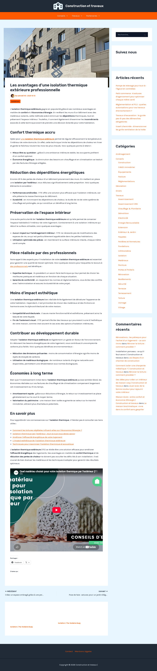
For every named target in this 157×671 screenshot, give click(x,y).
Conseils (61, 16)
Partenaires (91, 16)
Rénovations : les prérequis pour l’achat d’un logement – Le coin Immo (131, 340)
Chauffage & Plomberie (129, 208)
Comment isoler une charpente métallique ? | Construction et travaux (131, 368)
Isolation (15, 101)
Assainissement (125, 199)
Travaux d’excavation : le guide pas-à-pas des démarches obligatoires (131, 118)
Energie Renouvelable (128, 222)
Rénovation (123, 274)
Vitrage (121, 307)
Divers (119, 191)
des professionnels (19, 266)
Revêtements (124, 279)
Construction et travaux (84, 6)
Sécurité (122, 284)
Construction (124, 162)
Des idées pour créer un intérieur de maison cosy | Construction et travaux (131, 382)
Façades (122, 237)
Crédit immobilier (126, 167)
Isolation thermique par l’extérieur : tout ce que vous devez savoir (44, 433)
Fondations (123, 246)
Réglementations (126, 181)
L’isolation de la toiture (72, 618)
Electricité (123, 218)
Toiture (121, 298)
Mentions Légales (83, 651)
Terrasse (122, 288)
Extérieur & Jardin (127, 232)
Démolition (123, 213)
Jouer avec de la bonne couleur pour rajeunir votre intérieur (130, 389)
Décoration (121, 186)
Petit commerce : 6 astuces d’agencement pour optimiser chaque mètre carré (130, 96)
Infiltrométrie (124, 251)
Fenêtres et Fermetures (129, 241)
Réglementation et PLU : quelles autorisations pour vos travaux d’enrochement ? (131, 107)
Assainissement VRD (128, 204)
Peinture (122, 265)
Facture (122, 176)
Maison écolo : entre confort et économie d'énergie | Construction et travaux (130, 400)
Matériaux (123, 260)
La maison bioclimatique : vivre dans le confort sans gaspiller (131, 406)
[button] (66, 15)
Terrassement (124, 293)
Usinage (122, 302)
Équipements (124, 172)
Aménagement (123, 154)
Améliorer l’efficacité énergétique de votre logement (37, 437)
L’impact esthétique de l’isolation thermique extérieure (39, 440)
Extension (123, 227)
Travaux (76, 16)
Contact (69, 651)
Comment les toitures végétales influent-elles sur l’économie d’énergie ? (47, 430)
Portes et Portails (126, 269)
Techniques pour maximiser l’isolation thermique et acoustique (43, 444)
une (37, 139)
